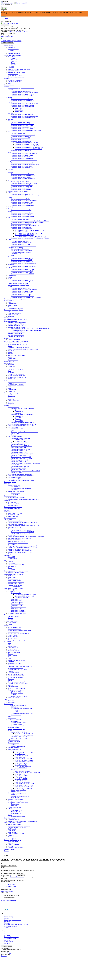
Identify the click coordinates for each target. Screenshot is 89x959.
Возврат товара (8, 941)
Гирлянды (7, 923)
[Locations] (2, 8)
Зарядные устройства (10, 926)
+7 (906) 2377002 (23, 31)
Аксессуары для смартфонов (12, 920)
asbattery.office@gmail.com (8, 900)
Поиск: (3, 864)
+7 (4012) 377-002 (12, 31)
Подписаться (21, 875)
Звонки (6, 927)
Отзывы (6, 18)
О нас (6, 934)
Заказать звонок (26, 41)
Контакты (7, 940)
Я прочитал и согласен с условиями (21, 877)
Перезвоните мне (6, 889)
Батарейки (7, 918)
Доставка (7, 935)
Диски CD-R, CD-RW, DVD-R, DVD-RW (16, 924)
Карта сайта (7, 943)
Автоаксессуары (9, 916)
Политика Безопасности (17, 877)
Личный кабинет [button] (6, 21)
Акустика (7, 921)
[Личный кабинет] (44, 4)
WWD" (10, 948)
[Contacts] (5, 8)
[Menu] (1, 6)
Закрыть (3, 15)
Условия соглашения (10, 938)
